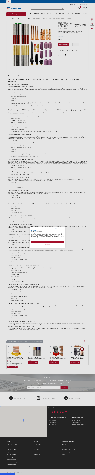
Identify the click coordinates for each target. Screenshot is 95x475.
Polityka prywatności (59, 228)
